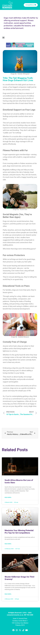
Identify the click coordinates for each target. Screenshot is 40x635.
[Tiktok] (23, 630)
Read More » (8, 497)
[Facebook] (13, 630)
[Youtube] (26, 630)
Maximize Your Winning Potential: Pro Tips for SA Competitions (19, 531)
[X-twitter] (20, 630)
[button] (3, 37)
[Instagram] (16, 630)
